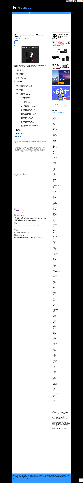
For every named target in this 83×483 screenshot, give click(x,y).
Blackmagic (55, 147)
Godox (54, 199)
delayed (62, 414)
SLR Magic (55, 351)
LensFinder (20, 13)
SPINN (54, 359)
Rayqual (54, 326)
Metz (54, 269)
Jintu (54, 223)
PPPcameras (55, 317)
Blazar (54, 148)
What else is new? (62, 428)
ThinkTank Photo (56, 365)
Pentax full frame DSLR (59, 421)
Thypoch (54, 366)
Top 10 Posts (55, 370)
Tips (68, 13)
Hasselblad (55, 207)
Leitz (54, 247)
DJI (53, 171)
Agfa (54, 123)
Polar (54, 314)
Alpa (54, 128)
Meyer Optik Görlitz (56, 271)
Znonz (54, 401)
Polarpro (54, 316)
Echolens (54, 179)
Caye (54, 159)
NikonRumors (26, 13)
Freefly (54, 190)
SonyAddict (52, 13)
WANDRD (55, 384)
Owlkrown (55, 300)
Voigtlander (55, 383)
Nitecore (54, 287)
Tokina (54, 368)
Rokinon (54, 331)
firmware (60, 416)
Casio (54, 158)
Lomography (55, 257)
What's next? (54, 428)
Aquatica (54, 134)
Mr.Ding (54, 278)
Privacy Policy (41, 476)
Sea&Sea (54, 340)
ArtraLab (54, 139)
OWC (54, 299)
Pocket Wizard (55, 312)
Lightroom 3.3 (26, 65)
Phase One (55, 308)
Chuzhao (54, 163)
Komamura (55, 235)
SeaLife (54, 342)
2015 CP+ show (57, 412)
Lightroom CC (54, 419)
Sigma (54, 345)
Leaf (54, 243)
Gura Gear (54, 202)
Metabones (55, 267)
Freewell (54, 191)
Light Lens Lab (55, 253)
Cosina (54, 167)
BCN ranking (61, 412)
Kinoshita (54, 230)
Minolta (54, 272)
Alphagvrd (55, 129)
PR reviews (55, 319)
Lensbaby (54, 249)
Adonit (54, 120)
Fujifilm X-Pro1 (65, 416)
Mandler (54, 261)
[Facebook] (30, 42)
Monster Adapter (56, 277)
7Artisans (54, 117)
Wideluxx (54, 387)
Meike (54, 266)
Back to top (17, 271)
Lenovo (54, 248)
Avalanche (55, 144)
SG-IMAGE (55, 343)
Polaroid (54, 315)
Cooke (54, 165)
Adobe (23, 141)
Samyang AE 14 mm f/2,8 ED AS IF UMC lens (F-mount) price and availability (22, 174)
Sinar (54, 346)
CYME (54, 168)
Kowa (54, 237)
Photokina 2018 (65, 423)
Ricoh (54, 328)
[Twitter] (30, 43)
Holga (54, 210)
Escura (54, 181)
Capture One (55, 157)
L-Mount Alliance (64, 418)
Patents (68, 420)
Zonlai (54, 402)
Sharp (54, 344)
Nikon (54, 283)
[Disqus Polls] (30, 193)
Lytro (54, 258)
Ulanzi (54, 376)
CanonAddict (58, 13)
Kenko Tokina (55, 229)
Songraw (54, 355)
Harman (54, 206)
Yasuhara (54, 391)
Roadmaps (60, 424)
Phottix (54, 310)
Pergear (54, 306)
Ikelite (54, 215)
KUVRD (54, 238)
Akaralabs (54, 125)
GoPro (54, 201)
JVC (53, 225)
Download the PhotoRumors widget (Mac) (19, 477)
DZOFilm (54, 178)
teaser (53, 425)
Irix (53, 220)
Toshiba (54, 372)
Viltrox (54, 379)
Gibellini (54, 197)
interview (63, 417)
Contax (54, 164)
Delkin (54, 170)
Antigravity (55, 131)
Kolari (54, 233)
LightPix (54, 254)
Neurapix (54, 281)
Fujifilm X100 (54, 417)
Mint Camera (55, 275)
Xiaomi (54, 389)
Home (15, 13)
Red (53, 327)
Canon (54, 156)
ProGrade (54, 322)
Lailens (54, 241)
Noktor (54, 288)
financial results (55, 416)
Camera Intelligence (56, 154)
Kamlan (54, 226)
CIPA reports (65, 413)
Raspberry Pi (55, 325)
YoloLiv (54, 394)
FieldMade (55, 187)
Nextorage (55, 282)
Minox (54, 274)
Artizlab (54, 137)
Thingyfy (54, 363)
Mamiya (54, 260)
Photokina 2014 (54, 423)
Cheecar (54, 161)
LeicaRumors (32, 13)
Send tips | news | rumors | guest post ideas (59, 112)
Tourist (54, 373)
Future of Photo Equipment (57, 195)
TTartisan (54, 374)
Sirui (54, 348)
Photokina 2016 (60, 423)
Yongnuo (54, 395)
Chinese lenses (60, 413)
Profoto (54, 321)
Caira (54, 153)
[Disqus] (30, 223)
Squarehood (55, 360)
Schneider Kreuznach (56, 339)
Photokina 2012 (66, 422)
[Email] (30, 44)
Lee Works (55, 244)
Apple (54, 133)
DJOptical (54, 173)
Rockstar (54, 329)
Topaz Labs (55, 371)
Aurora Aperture (55, 142)
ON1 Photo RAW (63, 419)
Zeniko (54, 397)
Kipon (54, 231)
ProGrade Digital (56, 323)
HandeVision (55, 204)
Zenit (54, 399)
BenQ (54, 145)
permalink (30, 141)
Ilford (54, 216)
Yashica (54, 390)
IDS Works (55, 214)
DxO (54, 176)
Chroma (54, 162)
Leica (54, 246)
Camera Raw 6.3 (34, 65)
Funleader (54, 193)
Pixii (54, 311)
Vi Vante (54, 378)
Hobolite (54, 209)
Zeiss (54, 396)
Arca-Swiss (55, 135)
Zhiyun (54, 400)
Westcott (54, 385)
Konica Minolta (55, 236)
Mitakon (54, 276)
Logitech (54, 255)
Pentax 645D (54, 421)
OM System (55, 294)
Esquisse (54, 182)
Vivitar (54, 382)
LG (53, 252)
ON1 (54, 295)
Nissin (54, 286)
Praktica (54, 320)
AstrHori (54, 140)
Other (54, 298)
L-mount (59, 418)
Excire (54, 184)
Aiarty (54, 124)
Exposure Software (56, 185)
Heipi (54, 208)
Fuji (53, 192)
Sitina (54, 349)
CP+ (69, 413)
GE (53, 196)
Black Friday (66, 412)
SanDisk (54, 338)
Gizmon (54, 198)
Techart (54, 362)
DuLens (54, 175)
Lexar (54, 250)
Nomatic (54, 289)
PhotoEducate (55, 309)
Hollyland (54, 212)
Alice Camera (55, 127)
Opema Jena (55, 297)
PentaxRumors (39, 13)
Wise (54, 388)
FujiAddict (46, 13)
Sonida (54, 356)
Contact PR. (26, 478)
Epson (54, 180)
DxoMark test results (66, 414)
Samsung (54, 336)
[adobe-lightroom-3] (30, 54)
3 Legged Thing (55, 116)
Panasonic (54, 301)
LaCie (54, 240)
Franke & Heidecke (56, 188)
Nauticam (54, 280)
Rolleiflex (54, 333)
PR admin (16, 38)
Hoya (54, 213)
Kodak (54, 232)
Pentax (54, 305)
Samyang (54, 337)
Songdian (54, 354)
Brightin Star (55, 150)
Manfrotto (54, 263)
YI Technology (55, 393)
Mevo (54, 270)
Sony (54, 357)
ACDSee (54, 118)
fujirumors (59, 417)
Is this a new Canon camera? (40, 173)
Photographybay (18, 136)
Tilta (54, 367)
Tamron (54, 361)
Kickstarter (54, 418)
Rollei (54, 332)
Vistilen (54, 380)
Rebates (56, 424)
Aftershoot (55, 122)
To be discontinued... (59, 425)
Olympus (54, 293)
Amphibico (55, 130)
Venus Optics (55, 377)
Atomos (54, 141)
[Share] (30, 45)
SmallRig (54, 353)
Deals (54, 169)
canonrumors (55, 413)
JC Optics (54, 221)
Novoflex (54, 291)
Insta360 (54, 219)
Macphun (54, 259)
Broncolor (54, 151)
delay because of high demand (56, 414)
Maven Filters (55, 264)
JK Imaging (55, 224)
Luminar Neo (58, 419)
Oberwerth (55, 292)
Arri (53, 136)
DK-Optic (54, 174)
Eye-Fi (54, 186)
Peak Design (55, 303)
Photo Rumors (25, 8)
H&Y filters (55, 203)
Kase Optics (55, 227)
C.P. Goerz (55, 152)
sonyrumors (65, 424)
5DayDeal (53, 412)
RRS (54, 334)
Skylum (54, 350)
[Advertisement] (30, 24)
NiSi (54, 284)
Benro (54, 146)
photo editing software (58, 422)
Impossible (55, 218)
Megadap (54, 265)
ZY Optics (54, 404)
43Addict (63, 13)
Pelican (54, 304)
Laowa (54, 242)
